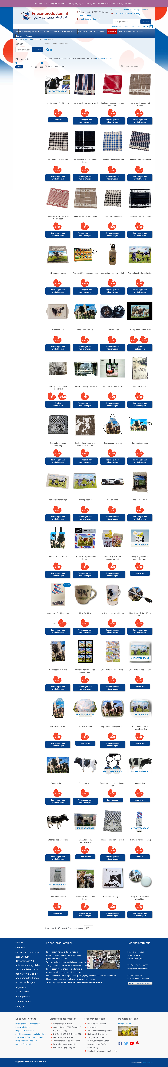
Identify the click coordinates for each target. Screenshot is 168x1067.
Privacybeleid (22, 996)
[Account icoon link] (139, 26)
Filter (19, 67)
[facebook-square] (121, 1043)
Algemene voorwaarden (22, 989)
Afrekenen (129, 26)
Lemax (19, 36)
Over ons (20, 947)
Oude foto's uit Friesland (26, 1041)
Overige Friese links (23, 1044)
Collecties (45, 31)
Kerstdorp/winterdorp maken (130, 31)
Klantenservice (23, 1001)
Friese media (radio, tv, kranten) (29, 1037)
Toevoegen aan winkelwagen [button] (85, 121)
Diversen (100, 31)
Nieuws (19, 942)
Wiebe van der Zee (104, 58)
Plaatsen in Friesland (24, 1027)
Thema (111, 31)
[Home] (16, 31)
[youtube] (132, 1043)
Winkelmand (116, 26)
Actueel (29, 36)
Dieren (61, 44)
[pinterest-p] (138, 1043)
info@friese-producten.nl (89, 19)
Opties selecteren (140, 347)
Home (47, 44)
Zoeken (146, 21)
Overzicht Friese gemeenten (27, 1024)
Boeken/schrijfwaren (28, 31)
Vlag (55, 31)
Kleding (81, 31)
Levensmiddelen (68, 31)
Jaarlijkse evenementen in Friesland (30, 1034)
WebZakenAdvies (148, 1062)
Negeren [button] (129, 3)
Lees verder (57, 120)
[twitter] (126, 1043)
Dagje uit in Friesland (24, 1030)
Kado (90, 31)
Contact (19, 1006)
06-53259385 (85, 15)
